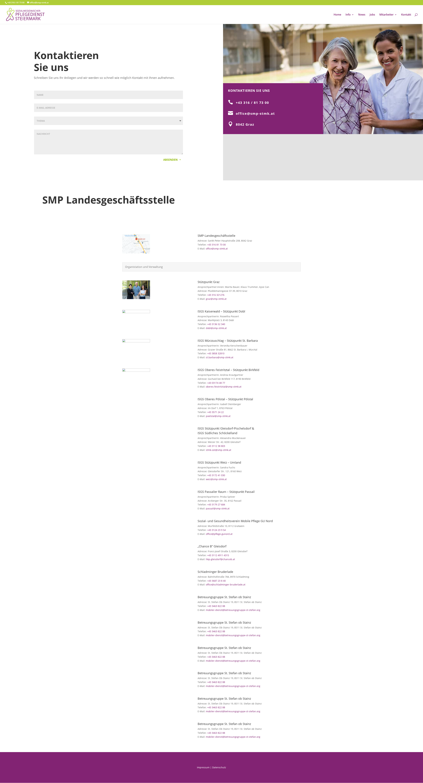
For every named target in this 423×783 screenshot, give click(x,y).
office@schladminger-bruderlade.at (225, 584)
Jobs (372, 14)
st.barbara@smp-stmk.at (219, 357)
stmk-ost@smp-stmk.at (218, 450)
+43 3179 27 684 (216, 504)
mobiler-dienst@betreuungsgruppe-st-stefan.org (233, 610)
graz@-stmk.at (216, 298)
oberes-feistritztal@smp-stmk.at (224, 386)
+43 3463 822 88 (216, 606)
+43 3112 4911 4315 (218, 555)
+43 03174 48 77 (216, 382)
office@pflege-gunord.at (219, 534)
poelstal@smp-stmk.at (218, 416)
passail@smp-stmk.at (218, 508)
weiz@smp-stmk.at (216, 479)
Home (337, 14)
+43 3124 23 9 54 (216, 530)
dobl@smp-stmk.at (216, 328)
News (361, 14)
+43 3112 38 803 (216, 446)
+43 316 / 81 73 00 (252, 102)
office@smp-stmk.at (255, 113)
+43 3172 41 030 (216, 475)
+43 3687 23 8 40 (216, 580)
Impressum (203, 767)
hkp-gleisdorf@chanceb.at (220, 559)
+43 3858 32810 (215, 353)
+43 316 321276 (215, 294)
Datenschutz (219, 767)
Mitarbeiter (386, 14)
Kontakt (406, 14)
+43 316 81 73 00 (216, 244)
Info (348, 14)
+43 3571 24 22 (215, 412)
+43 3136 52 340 (216, 324)
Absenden (170, 160)
